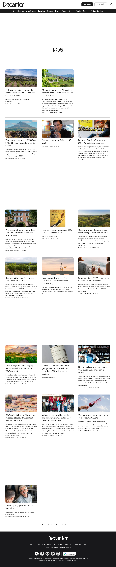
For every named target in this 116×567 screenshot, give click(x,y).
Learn (57, 11)
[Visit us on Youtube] (47, 554)
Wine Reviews (31, 11)
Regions (50, 11)
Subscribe (86, 4)
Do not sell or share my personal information (58, 547)
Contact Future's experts (44, 544)
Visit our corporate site (81, 558)
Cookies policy (58, 544)
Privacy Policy (68, 544)
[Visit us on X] (37, 554)
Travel (64, 11)
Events (78, 11)
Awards (85, 11)
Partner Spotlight (97, 11)
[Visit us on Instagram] (58, 554)
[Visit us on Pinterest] (53, 554)
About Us (31, 544)
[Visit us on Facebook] (42, 554)
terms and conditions (81, 544)
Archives (71, 525)
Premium (41, 11)
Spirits (71, 11)
